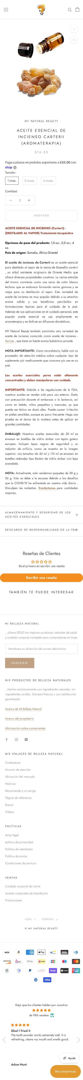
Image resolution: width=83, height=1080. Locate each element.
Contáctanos (47, 488)
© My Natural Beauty (41, 928)
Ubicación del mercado (20, 777)
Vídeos (9, 812)
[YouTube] (26, 739)
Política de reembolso (19, 849)
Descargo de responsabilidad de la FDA (41, 530)
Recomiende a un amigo (20, 791)
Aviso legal (12, 835)
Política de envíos (16, 856)
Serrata (9, 341)
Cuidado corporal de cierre (22, 886)
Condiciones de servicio (20, 863)
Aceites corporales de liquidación (26, 893)
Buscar (9, 805)
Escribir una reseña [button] (41, 577)
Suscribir (19, 663)
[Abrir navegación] (6, 9)
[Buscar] (70, 9)
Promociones (13, 900)
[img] (41, 1010)
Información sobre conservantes (25, 728)
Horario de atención (18, 769)
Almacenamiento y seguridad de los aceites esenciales (38, 515)
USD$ (28, 919)
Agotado (41, 215)
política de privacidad (19, 842)
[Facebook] (6, 739)
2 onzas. (29, 180)
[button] (5, 1040)
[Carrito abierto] (77, 9)
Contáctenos (13, 762)
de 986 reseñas (39, 1015)
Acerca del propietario (19, 718)
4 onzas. (48, 180)
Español (48, 919)
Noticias (10, 784)
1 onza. (11, 180)
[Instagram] (16, 739)
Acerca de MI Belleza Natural (23, 709)
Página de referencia (18, 798)
